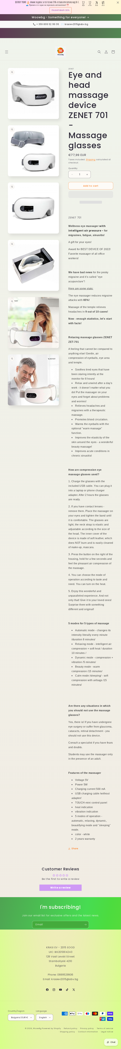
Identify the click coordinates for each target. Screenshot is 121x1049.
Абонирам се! (61, 543)
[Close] (104, 497)
